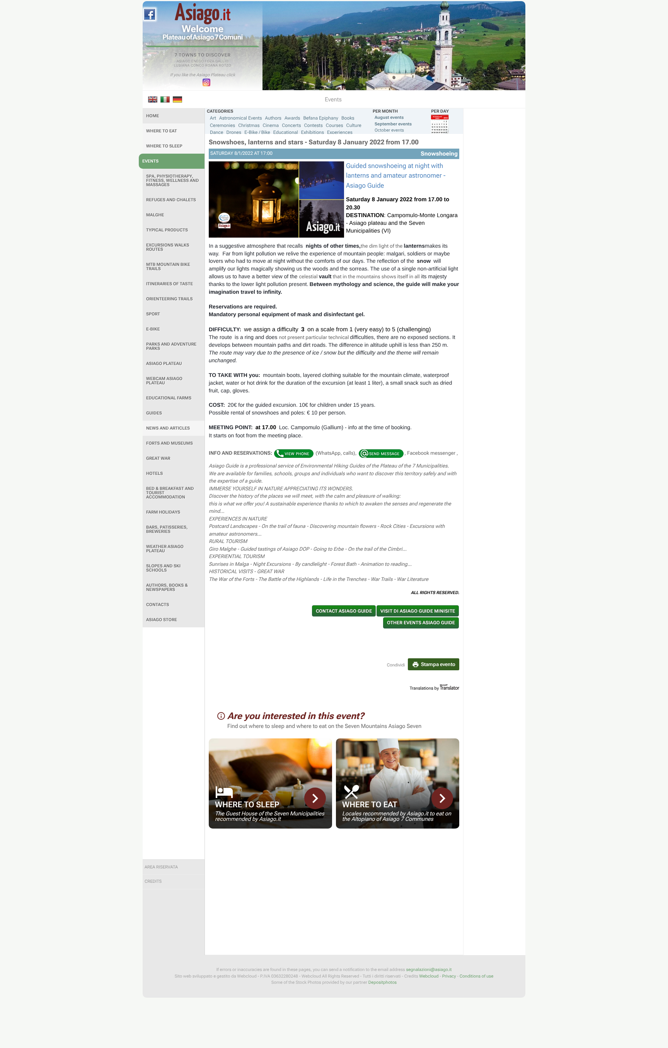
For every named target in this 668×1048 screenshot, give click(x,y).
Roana (211, 66)
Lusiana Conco (189, 66)
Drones (234, 132)
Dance (216, 132)
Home (152, 115)
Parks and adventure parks (171, 346)
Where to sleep (164, 146)
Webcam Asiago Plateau (164, 380)
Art (213, 118)
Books (347, 118)
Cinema (271, 125)
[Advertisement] (173, 743)
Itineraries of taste (169, 283)
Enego (197, 61)
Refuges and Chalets (171, 199)
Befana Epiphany (320, 118)
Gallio (221, 61)
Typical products (167, 230)
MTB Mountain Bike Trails (168, 266)
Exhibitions (312, 132)
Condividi (396, 665)
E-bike (153, 329)
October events (389, 130)
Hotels (154, 473)
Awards (292, 118)
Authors (273, 118)
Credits (153, 881)
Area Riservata (161, 867)
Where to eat (161, 131)
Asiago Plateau (164, 363)
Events (150, 161)
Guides (154, 413)
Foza (210, 61)
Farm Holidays (163, 512)
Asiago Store (161, 619)
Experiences (340, 132)
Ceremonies (222, 125)
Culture (353, 125)
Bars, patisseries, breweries (166, 529)
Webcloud (428, 976)
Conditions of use (476, 976)
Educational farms (168, 398)
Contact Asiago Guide (344, 611)
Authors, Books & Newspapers (167, 587)
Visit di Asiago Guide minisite (417, 611)
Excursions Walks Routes (167, 247)
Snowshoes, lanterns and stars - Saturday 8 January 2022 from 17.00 (314, 142)
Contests (313, 125)
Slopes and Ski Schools (163, 568)
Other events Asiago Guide (421, 622)
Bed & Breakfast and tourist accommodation (170, 493)
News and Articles (168, 428)
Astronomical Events (240, 118)
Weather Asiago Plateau (165, 548)
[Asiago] (202, 13)
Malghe (155, 214)
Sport (153, 314)
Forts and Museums (169, 443)
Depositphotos (382, 982)
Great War (158, 458)
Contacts (157, 604)
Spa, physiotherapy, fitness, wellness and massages (172, 180)
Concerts (291, 125)
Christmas (248, 125)
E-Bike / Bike (257, 132)
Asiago (184, 61)
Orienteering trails (169, 298)
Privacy (449, 976)
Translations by (424, 688)
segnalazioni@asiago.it (429, 969)
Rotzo (225, 66)
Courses (334, 125)
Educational (285, 132)
